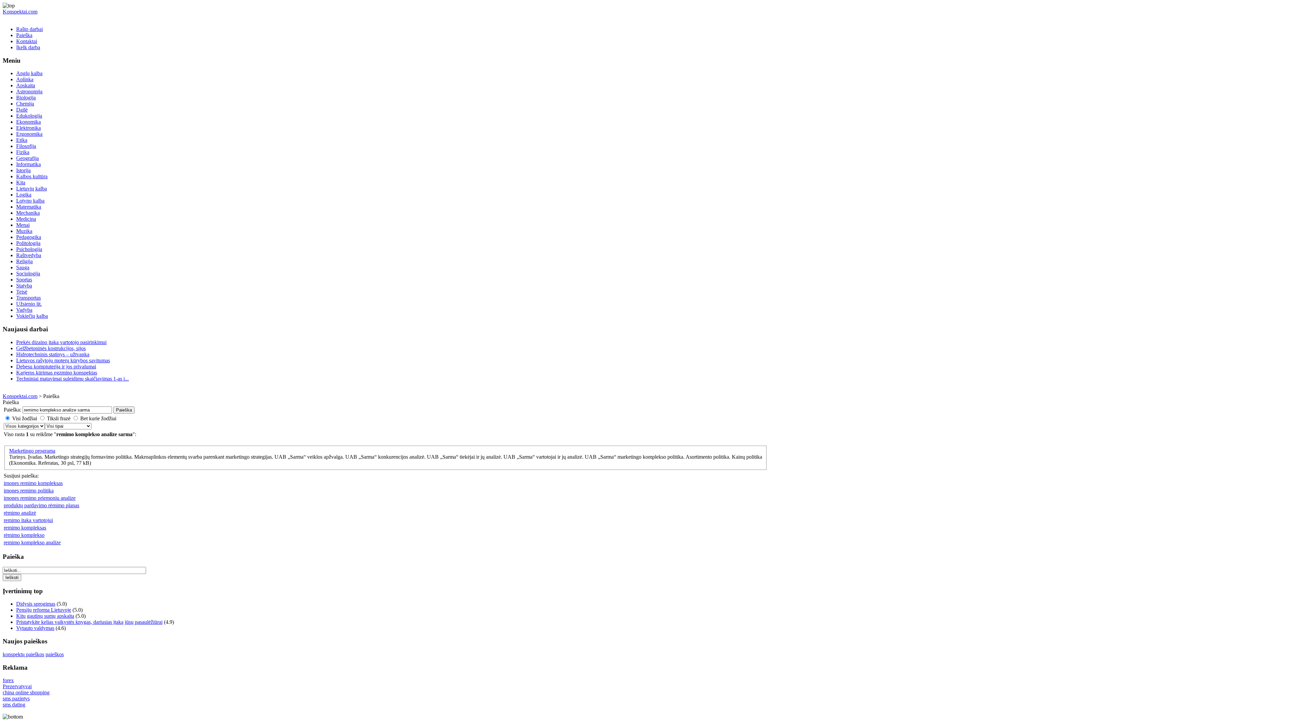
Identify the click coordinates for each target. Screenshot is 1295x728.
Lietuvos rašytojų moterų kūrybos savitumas (63, 360)
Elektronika (28, 128)
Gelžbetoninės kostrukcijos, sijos (51, 348)
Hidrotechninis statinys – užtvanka (52, 354)
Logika (23, 195)
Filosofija (26, 146)
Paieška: (12, 410)
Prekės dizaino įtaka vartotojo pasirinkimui (61, 342)
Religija (24, 261)
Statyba (24, 286)
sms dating (14, 704)
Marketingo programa (32, 451)
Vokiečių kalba (32, 316)
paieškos (55, 654)
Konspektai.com (20, 11)
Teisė (21, 292)
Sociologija (28, 273)
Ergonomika (29, 134)
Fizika (22, 152)
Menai (23, 225)
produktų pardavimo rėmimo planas (41, 505)
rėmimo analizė (20, 513)
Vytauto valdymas (35, 628)
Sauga (22, 267)
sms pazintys (16, 698)
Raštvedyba (28, 255)
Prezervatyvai (17, 686)
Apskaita (25, 85)
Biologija (26, 97)
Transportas (28, 298)
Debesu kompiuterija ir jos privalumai (56, 366)
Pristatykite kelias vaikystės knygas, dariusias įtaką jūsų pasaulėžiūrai (89, 622)
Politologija (28, 243)
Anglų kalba (29, 73)
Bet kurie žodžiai (98, 418)
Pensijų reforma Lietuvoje (43, 610)
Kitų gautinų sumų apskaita (45, 616)
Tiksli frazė (58, 418)
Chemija (25, 104)
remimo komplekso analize (32, 542)
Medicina (26, 219)
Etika (21, 140)
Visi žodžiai (24, 418)
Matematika (28, 207)
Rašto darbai (29, 29)
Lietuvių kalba (31, 188)
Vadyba (24, 310)
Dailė (22, 110)
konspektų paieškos (23, 654)
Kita (20, 182)
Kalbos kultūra (32, 176)
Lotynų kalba (30, 201)
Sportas (24, 279)
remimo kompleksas (25, 527)
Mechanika (28, 213)
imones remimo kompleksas (33, 483)
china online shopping (26, 692)
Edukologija (29, 116)
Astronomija (29, 91)
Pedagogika (28, 237)
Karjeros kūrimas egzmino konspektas (56, 372)
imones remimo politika (29, 490)
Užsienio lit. (29, 304)
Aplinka (24, 79)
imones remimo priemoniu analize (40, 498)
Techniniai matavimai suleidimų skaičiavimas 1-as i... (72, 379)
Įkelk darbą (28, 47)
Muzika (24, 231)
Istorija (23, 170)
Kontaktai (26, 41)
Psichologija (29, 249)
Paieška (24, 35)
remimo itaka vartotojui (28, 520)
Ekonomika (28, 122)
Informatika (28, 164)
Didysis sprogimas (35, 604)
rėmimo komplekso (24, 535)
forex (8, 680)
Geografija (27, 158)
